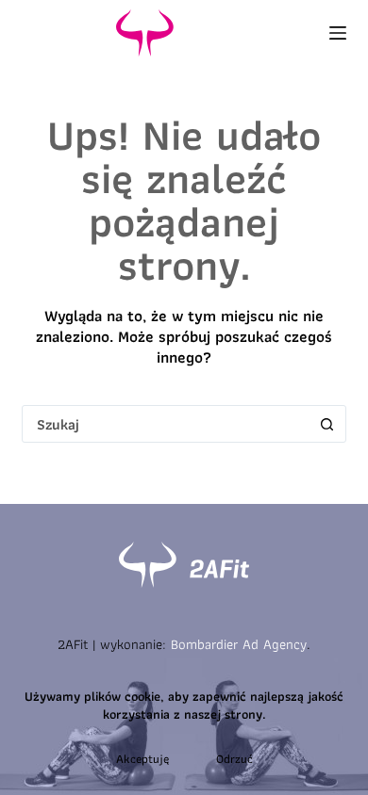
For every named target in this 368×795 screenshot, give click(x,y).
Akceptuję (142, 759)
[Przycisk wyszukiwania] (327, 424)
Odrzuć (234, 759)
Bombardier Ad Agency (239, 644)
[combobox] (166, 424)
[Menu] (337, 32)
